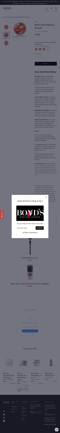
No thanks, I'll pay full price (30, 232)
